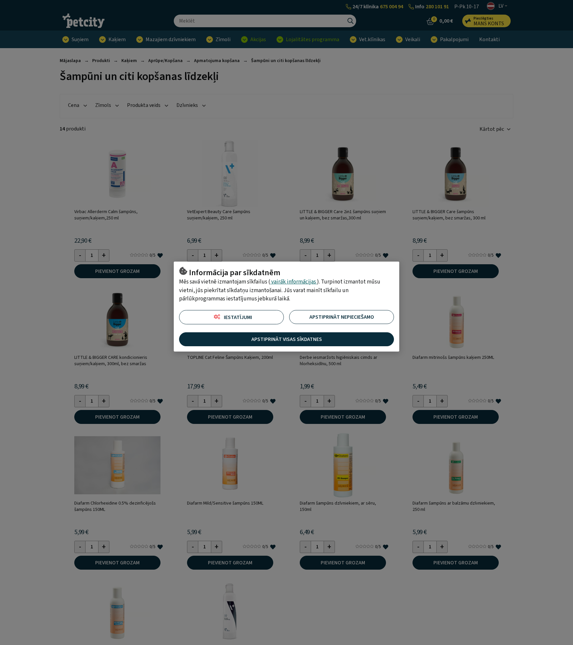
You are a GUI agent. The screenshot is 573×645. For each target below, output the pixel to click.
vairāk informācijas (293, 282)
